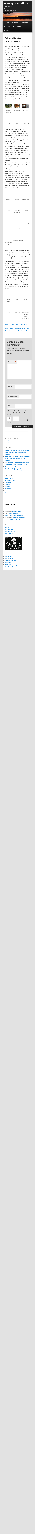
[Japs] (17, 584)
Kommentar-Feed (10, 818)
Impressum (11, 727)
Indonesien (8, 769)
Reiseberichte (25, 22)
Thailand (7, 771)
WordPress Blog (10, 853)
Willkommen (15, 22)
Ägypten (7, 777)
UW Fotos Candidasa (16, 802)
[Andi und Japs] (17, 597)
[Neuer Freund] (25, 509)
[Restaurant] (9, 339)
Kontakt (10, 729)
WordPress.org (9, 820)
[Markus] (9, 495)
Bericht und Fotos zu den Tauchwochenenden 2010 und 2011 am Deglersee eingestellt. (17, 739)
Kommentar (12, 648)
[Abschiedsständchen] (17, 525)
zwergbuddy (8, 843)
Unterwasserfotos (18, 26)
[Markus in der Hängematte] (17, 495)
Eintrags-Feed (9, 816)
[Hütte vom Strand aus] (9, 108)
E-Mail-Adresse (13, 682)
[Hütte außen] (17, 108)
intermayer (8, 849)
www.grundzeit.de (16, 3)
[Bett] (9, 118)
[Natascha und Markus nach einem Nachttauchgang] (25, 597)
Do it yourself (9, 784)
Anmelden (8, 814)
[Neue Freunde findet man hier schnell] (9, 525)
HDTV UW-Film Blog (11, 851)
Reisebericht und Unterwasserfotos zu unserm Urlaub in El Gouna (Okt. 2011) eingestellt (17, 745)
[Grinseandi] (17, 514)
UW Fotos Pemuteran (18, 804)
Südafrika (7, 773)
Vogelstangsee (16, 798)
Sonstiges (6, 30)
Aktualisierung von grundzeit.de (14, 758)
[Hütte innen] (25, 108)
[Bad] (17, 118)
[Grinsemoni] (9, 514)
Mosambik (8, 775)
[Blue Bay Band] (25, 340)
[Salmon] (25, 584)
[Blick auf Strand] (25, 120)
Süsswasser (7, 26)
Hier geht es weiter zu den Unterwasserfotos (17, 611)
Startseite (6, 22)
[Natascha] (25, 495)
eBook (7, 782)
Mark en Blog (9, 845)
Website (10, 693)
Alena (6, 802)
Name (11, 673)
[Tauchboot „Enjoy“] (9, 584)
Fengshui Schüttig (10, 847)
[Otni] (9, 597)
